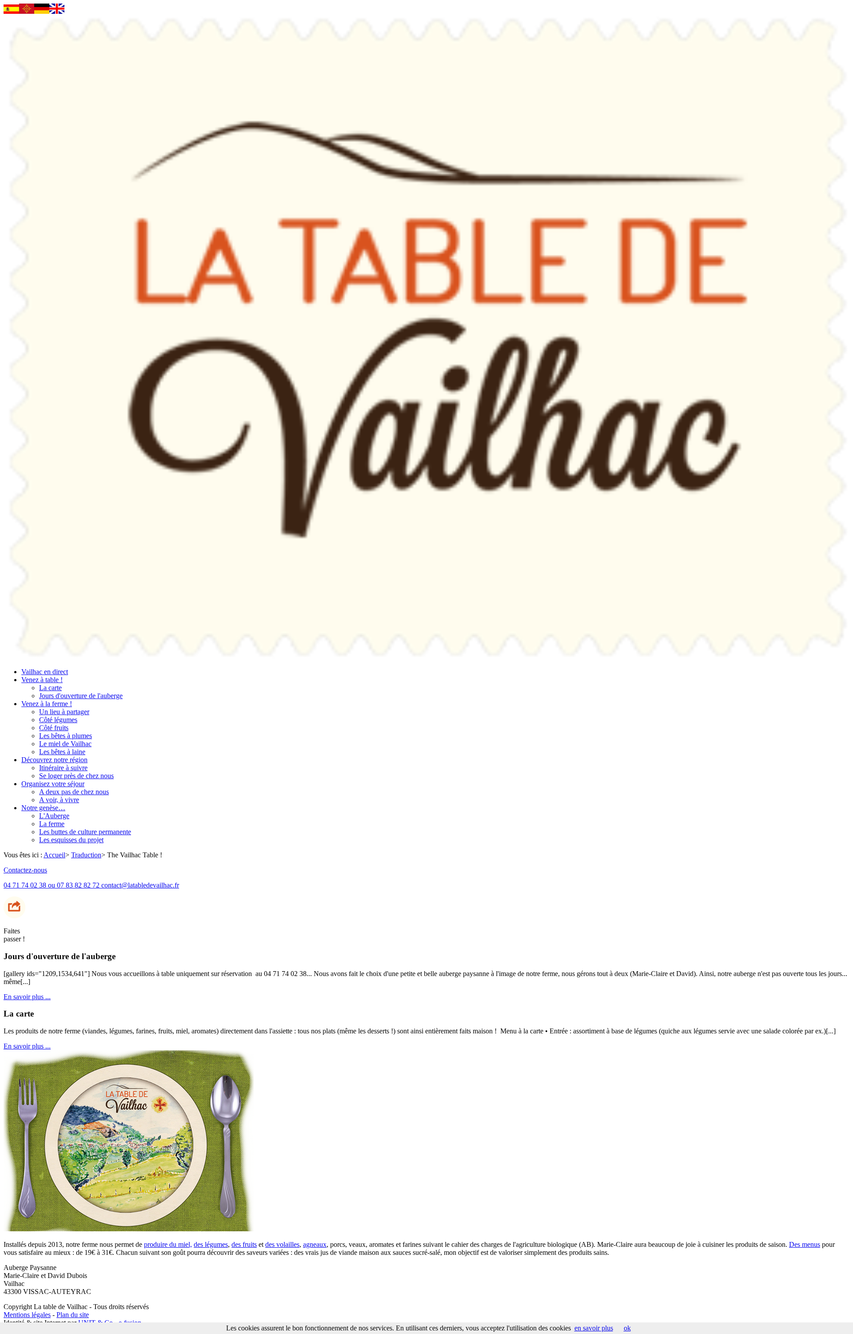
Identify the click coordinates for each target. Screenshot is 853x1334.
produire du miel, (168, 1244)
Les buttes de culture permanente (85, 832)
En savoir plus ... (27, 996)
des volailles (282, 1244)
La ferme (51, 824)
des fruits (244, 1244)
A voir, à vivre (59, 800)
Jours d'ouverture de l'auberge (81, 695)
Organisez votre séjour (52, 784)
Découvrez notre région (54, 759)
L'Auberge (54, 816)
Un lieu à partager (64, 711)
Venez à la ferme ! (46, 703)
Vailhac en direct (44, 671)
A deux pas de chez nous (74, 792)
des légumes (211, 1244)
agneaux (315, 1244)
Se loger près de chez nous (76, 776)
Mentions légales (27, 1314)
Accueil (54, 855)
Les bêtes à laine (62, 751)
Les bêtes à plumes (65, 735)
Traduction (86, 855)
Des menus (804, 1244)
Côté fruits (53, 727)
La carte (50, 687)
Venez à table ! (42, 679)
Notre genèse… (43, 808)
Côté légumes (58, 719)
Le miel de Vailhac (65, 743)
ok (627, 1328)
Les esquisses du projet (71, 840)
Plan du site (72, 1314)
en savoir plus (593, 1328)
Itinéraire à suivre (63, 767)
